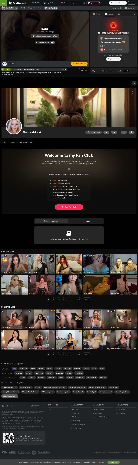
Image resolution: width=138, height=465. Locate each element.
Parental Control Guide (78, 424)
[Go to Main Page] (17, 3)
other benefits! (117, 55)
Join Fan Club (70, 207)
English (36, 406)
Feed (39, 8)
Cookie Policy (90, 462)
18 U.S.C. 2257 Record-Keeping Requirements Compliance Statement (114, 452)
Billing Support (120, 413)
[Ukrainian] (14, 368)
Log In (132, 3)
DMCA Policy (75, 417)
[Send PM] (132, 132)
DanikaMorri (6, 363)
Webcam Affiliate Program (101, 417)
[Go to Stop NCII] (44, 452)
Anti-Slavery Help (76, 428)
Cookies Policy (75, 420)
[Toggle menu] (3, 3)
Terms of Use (75, 413)
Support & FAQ (120, 409)
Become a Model (98, 409)
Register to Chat (113, 59)
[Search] (84, 2)
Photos (31, 8)
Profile (23, 8)
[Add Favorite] (4, 64)
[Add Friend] (124, 132)
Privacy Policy (75, 409)
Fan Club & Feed (26, 142)
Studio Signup (97, 413)
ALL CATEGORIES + (9, 396)
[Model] (134, 83)
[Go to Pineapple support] (34, 453)
